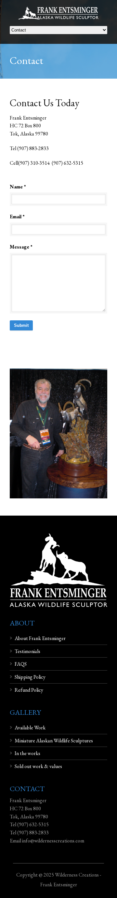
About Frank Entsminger (40, 638)
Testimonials (27, 651)
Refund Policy (29, 689)
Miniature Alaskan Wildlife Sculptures (54, 740)
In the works (27, 753)
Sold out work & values (38, 766)
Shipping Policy (30, 677)
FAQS (21, 664)
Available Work (30, 727)
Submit (21, 325)
